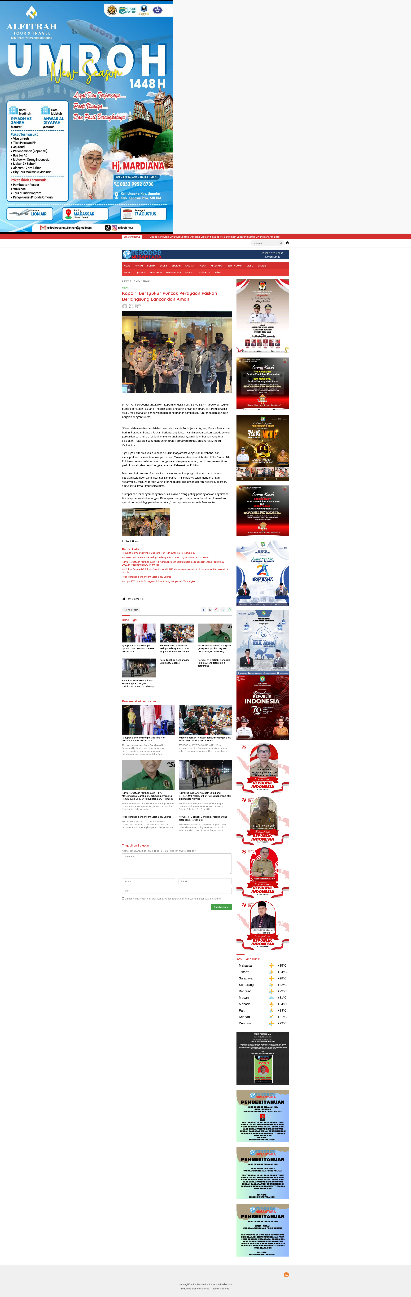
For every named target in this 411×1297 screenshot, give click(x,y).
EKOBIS (163, 265)
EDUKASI (176, 265)
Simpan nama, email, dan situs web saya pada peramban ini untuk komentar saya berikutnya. (173, 898)
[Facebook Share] (203, 609)
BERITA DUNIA (235, 265)
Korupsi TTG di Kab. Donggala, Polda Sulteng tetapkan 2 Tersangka (158, 581)
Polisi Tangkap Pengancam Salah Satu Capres (146, 576)
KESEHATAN (217, 265)
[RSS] (286, 1275)
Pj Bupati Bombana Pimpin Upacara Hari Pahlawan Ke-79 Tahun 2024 (159, 552)
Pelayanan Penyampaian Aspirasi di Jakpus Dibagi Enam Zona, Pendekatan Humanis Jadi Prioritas (221, 236)
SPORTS (262, 265)
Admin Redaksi (135, 305)
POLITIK (151, 265)
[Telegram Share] (222, 609)
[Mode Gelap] (287, 243)
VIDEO (250, 265)
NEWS (127, 265)
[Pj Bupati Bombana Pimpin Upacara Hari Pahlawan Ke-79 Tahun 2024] (139, 633)
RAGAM (202, 265)
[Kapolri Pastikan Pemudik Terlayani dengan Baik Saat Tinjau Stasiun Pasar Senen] (177, 633)
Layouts (139, 272)
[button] (281, 242)
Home (127, 272)
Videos (218, 272)
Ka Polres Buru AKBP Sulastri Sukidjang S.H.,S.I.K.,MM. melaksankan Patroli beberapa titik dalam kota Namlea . (175, 571)
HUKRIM (139, 265)
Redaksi (201, 1284)
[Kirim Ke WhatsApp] (229, 609)
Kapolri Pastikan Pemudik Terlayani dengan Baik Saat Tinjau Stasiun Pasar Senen (165, 557)
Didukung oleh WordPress (195, 1288)
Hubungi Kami (186, 1284)
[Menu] (124, 243)
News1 (125, 287)
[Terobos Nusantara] (142, 254)
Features (154, 272)
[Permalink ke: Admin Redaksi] (124, 305)
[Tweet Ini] (210, 609)
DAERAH (189, 265)
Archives (203, 272)
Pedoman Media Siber (221, 1284)
